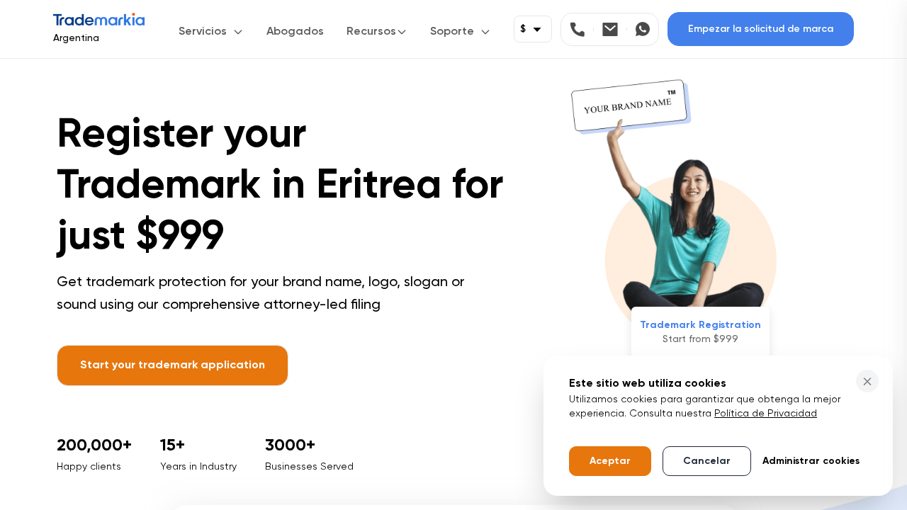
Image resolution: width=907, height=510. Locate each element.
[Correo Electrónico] (614, 29)
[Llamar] (582, 29)
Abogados (295, 32)
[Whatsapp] (643, 29)
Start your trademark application (172, 365)
